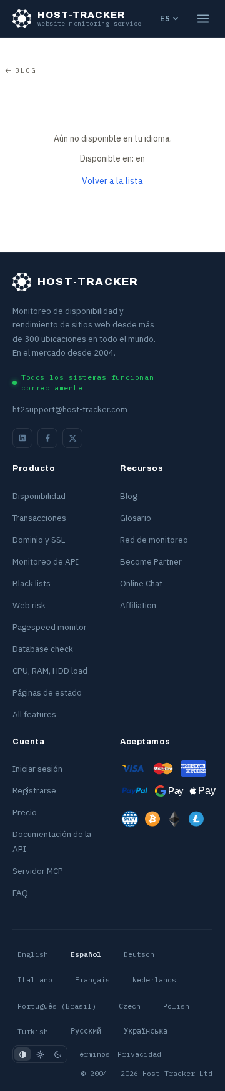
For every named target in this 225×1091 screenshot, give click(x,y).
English (33, 954)
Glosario (135, 517)
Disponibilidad (39, 496)
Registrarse (34, 790)
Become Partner (151, 561)
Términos (92, 1054)
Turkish (33, 1031)
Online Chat (141, 583)
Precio (24, 812)
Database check (42, 648)
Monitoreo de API (45, 561)
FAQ (20, 892)
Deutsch (139, 954)
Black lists (31, 583)
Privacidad (139, 1054)
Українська (146, 1031)
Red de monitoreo (154, 539)
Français (92, 979)
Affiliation (138, 605)
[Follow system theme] (22, 1054)
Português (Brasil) (57, 1006)
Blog (25, 70)
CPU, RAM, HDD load (50, 670)
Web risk (29, 605)
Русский (86, 1031)
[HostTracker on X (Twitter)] (72, 438)
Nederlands (154, 979)
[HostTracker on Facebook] (48, 438)
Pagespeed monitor (49, 627)
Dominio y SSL (38, 539)
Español (86, 954)
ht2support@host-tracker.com (70, 409)
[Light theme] (40, 1054)
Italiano (35, 979)
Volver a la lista (112, 181)
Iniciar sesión (37, 768)
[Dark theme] (57, 1054)
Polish (176, 1006)
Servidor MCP (37, 870)
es (165, 18)
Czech (130, 1006)
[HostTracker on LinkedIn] (22, 438)
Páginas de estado (47, 692)
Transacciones (39, 517)
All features (34, 714)
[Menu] (203, 19)
